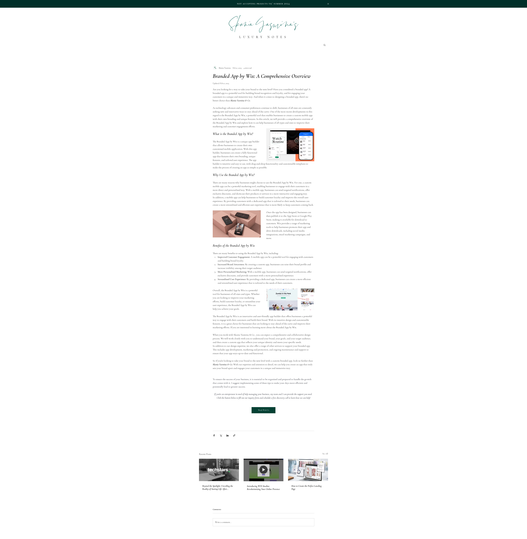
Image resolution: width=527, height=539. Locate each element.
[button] (328, 4)
